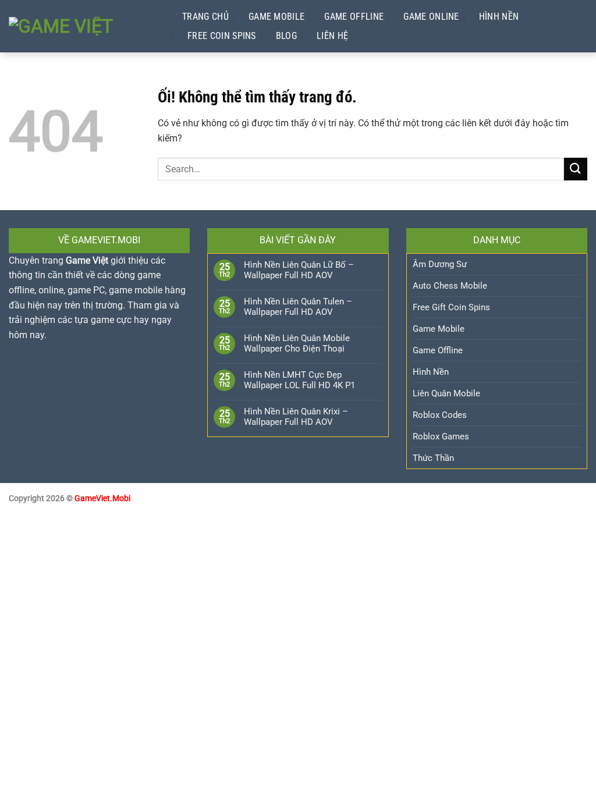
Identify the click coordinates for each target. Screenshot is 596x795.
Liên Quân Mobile (446, 393)
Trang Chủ (205, 16)
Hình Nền (499, 16)
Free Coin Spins (221, 35)
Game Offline (354, 16)
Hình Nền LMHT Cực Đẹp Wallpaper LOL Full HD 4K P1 (299, 380)
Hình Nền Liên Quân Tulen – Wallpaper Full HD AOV (298, 306)
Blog (286, 35)
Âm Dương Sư (440, 264)
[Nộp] (575, 169)
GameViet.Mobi (102, 498)
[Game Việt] (84, 26)
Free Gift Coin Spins (451, 307)
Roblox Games (441, 436)
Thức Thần (433, 458)
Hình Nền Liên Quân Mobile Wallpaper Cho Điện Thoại (297, 343)
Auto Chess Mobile (450, 286)
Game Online (431, 16)
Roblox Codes (440, 415)
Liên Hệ (332, 35)
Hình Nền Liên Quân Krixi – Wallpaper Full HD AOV (296, 416)
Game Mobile (277, 16)
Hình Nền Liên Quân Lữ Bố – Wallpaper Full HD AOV (299, 270)
